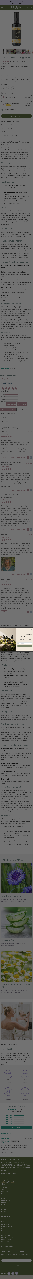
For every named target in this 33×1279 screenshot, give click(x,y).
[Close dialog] (32, 629)
